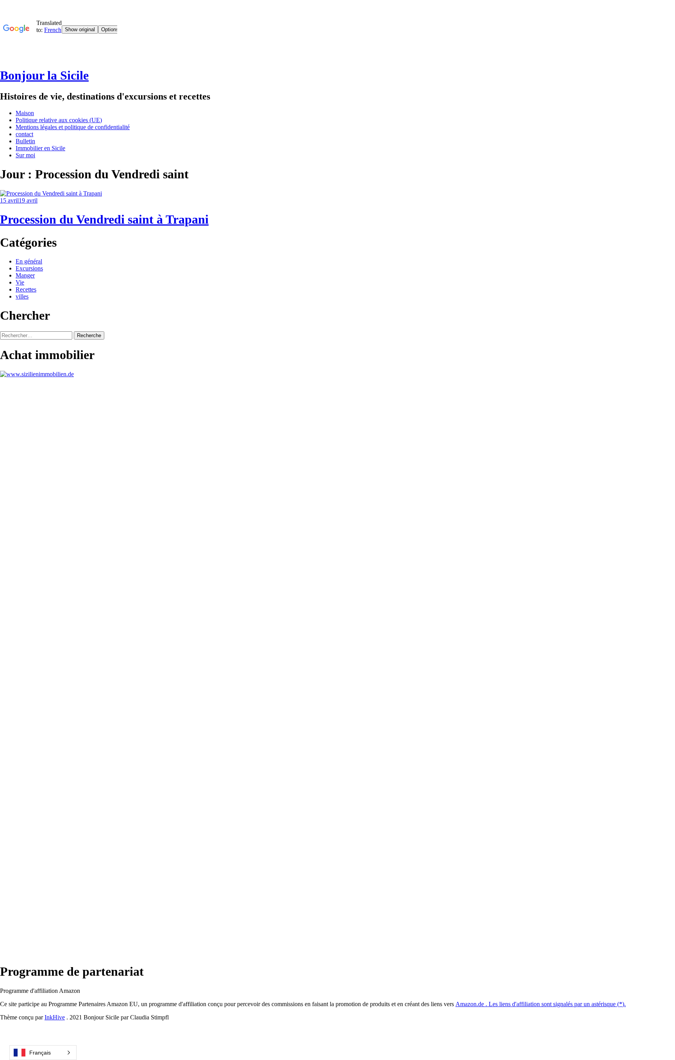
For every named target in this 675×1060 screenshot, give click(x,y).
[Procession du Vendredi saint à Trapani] (51, 193)
